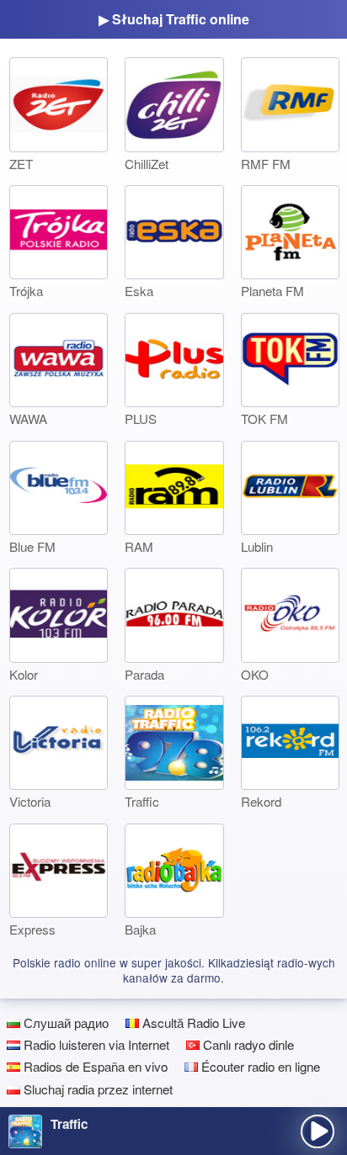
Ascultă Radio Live (192, 1022)
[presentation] (317, 1131)
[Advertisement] (173, 1085)
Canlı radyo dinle (247, 1044)
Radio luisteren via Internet (94, 1044)
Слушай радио (64, 1022)
